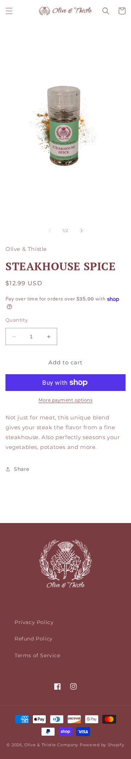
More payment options (65, 400)
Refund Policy (34, 638)
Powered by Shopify (102, 744)
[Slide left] (49, 230)
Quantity (16, 320)
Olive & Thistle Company (51, 744)
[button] (9, 11)
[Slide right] (82, 230)
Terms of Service (37, 655)
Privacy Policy (34, 622)
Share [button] (21, 469)
